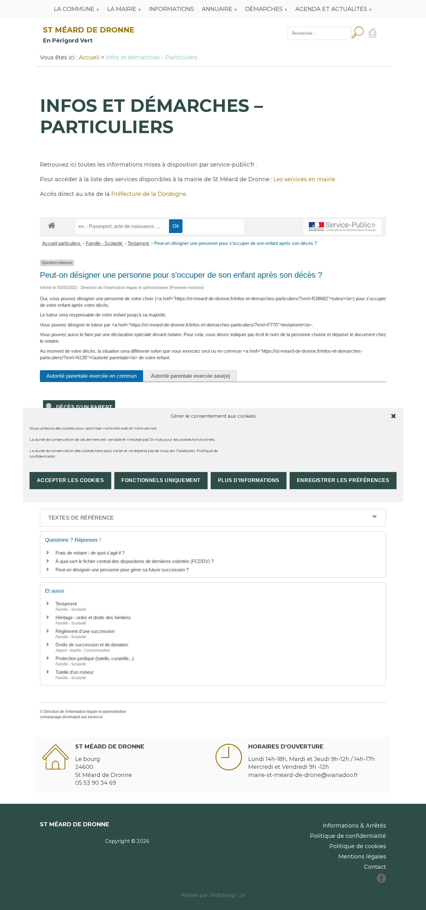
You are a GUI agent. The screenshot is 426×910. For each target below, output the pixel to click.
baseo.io (95, 717)
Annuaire (217, 9)
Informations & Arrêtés (354, 825)
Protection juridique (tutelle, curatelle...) (95, 658)
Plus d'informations (248, 480)
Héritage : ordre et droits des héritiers (93, 617)
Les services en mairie (304, 179)
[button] (393, 416)
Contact (375, 866)
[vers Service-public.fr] (342, 227)
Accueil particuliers (62, 243)
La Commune (74, 9)
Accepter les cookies (70, 480)
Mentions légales (362, 856)
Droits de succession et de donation (92, 644)
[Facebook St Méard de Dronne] (381, 881)
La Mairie (121, 9)
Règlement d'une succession (85, 631)
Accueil (89, 57)
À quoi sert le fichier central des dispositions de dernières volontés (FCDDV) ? (135, 561)
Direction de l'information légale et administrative (85, 711)
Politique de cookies (357, 846)
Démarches (264, 9)
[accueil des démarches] (52, 225)
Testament (139, 243)
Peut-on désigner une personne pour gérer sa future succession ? (122, 569)
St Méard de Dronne (88, 29)
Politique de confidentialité (348, 836)
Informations (171, 9)
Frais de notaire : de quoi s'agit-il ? (90, 552)
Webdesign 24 (227, 895)
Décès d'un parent (83, 407)
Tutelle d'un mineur (75, 672)
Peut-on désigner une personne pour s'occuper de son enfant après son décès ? (235, 243)
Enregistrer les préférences (343, 480)
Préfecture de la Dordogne (148, 194)
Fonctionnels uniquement (160, 480)
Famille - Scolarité (104, 243)
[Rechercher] (357, 33)
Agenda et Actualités (331, 9)
